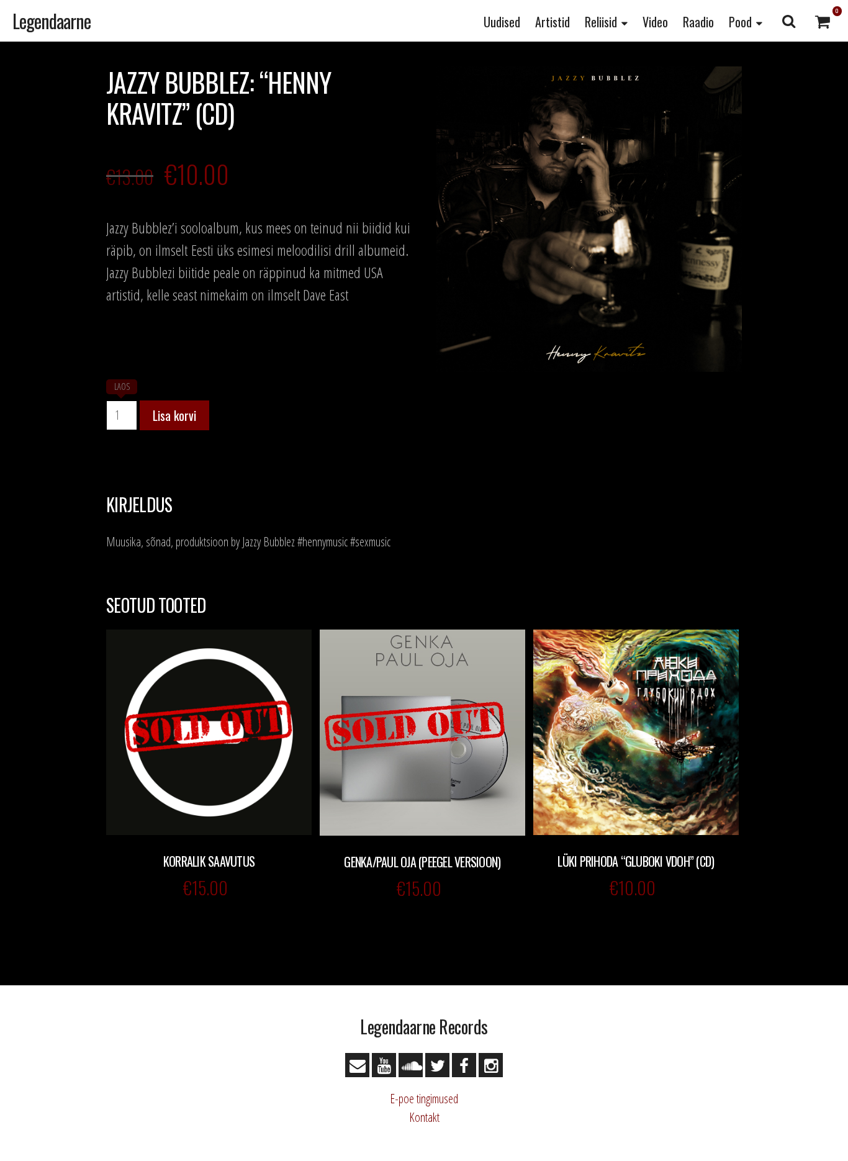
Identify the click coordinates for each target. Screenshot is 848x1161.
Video (655, 21)
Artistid (552, 21)
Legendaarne (51, 21)
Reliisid (601, 21)
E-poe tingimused (424, 1098)
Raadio (698, 21)
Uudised (502, 21)
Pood (740, 21)
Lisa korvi (174, 415)
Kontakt (424, 1117)
